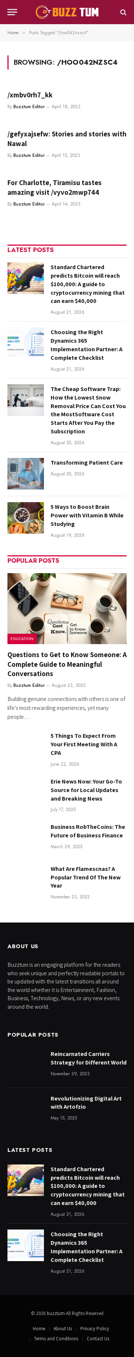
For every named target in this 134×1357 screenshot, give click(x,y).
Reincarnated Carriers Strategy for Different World (89, 1058)
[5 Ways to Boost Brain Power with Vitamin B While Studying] (25, 518)
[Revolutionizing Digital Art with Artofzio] (25, 1109)
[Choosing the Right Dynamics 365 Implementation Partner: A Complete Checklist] (25, 343)
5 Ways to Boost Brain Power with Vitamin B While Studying (87, 515)
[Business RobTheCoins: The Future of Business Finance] (25, 838)
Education (22, 639)
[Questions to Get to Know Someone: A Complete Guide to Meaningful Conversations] (67, 608)
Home (39, 1328)
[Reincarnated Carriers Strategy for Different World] (25, 1065)
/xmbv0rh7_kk (29, 94)
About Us (63, 1328)
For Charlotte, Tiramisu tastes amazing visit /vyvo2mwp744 (54, 187)
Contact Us (98, 1338)
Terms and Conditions (56, 1338)
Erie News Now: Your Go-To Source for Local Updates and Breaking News (86, 790)
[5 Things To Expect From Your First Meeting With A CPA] (25, 747)
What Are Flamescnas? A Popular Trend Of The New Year (86, 877)
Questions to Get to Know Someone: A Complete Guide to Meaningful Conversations (67, 664)
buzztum (56, 1313)
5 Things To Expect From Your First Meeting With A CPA (84, 744)
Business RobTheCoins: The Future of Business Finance (88, 831)
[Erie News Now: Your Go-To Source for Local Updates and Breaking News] (25, 792)
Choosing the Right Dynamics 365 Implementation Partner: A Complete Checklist (86, 345)
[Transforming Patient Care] (25, 474)
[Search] (123, 12)
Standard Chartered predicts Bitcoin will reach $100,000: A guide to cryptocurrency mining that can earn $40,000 (88, 284)
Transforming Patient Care (87, 462)
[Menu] (12, 12)
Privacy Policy (94, 1328)
